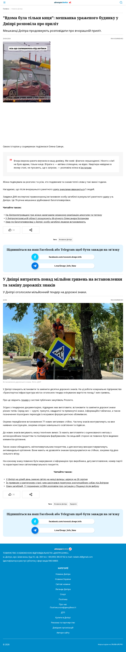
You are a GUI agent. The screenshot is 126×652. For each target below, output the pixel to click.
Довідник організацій (63, 627)
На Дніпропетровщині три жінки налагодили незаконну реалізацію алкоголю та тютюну (54, 214)
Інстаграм (86, 167)
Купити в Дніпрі (63, 617)
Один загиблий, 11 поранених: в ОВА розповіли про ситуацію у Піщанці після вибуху (52, 486)
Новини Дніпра (63, 574)
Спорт (63, 594)
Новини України (63, 579)
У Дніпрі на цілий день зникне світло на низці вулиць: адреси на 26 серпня (47, 479)
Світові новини (63, 584)
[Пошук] (121, 2)
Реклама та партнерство (63, 622)
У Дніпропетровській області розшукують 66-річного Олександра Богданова (47, 218)
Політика (63, 599)
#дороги (73, 504)
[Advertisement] (59, 123)
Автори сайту (63, 632)
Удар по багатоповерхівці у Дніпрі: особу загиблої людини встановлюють (46, 221)
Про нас (63, 604)
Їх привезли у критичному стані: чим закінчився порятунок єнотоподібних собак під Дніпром (57, 482)
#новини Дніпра (65, 240)
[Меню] (4, 2)
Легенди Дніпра (63, 589)
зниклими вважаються (72, 189)
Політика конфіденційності (63, 607)
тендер (25, 400)
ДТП (63, 612)
